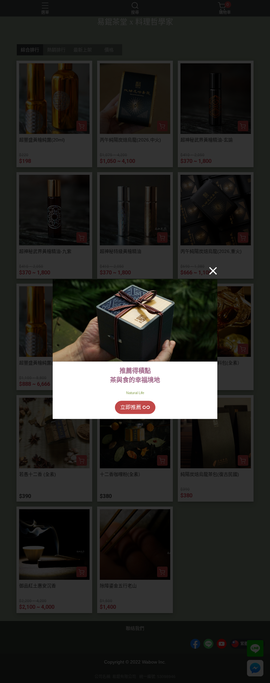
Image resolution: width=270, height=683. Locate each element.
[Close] (213, 270)
